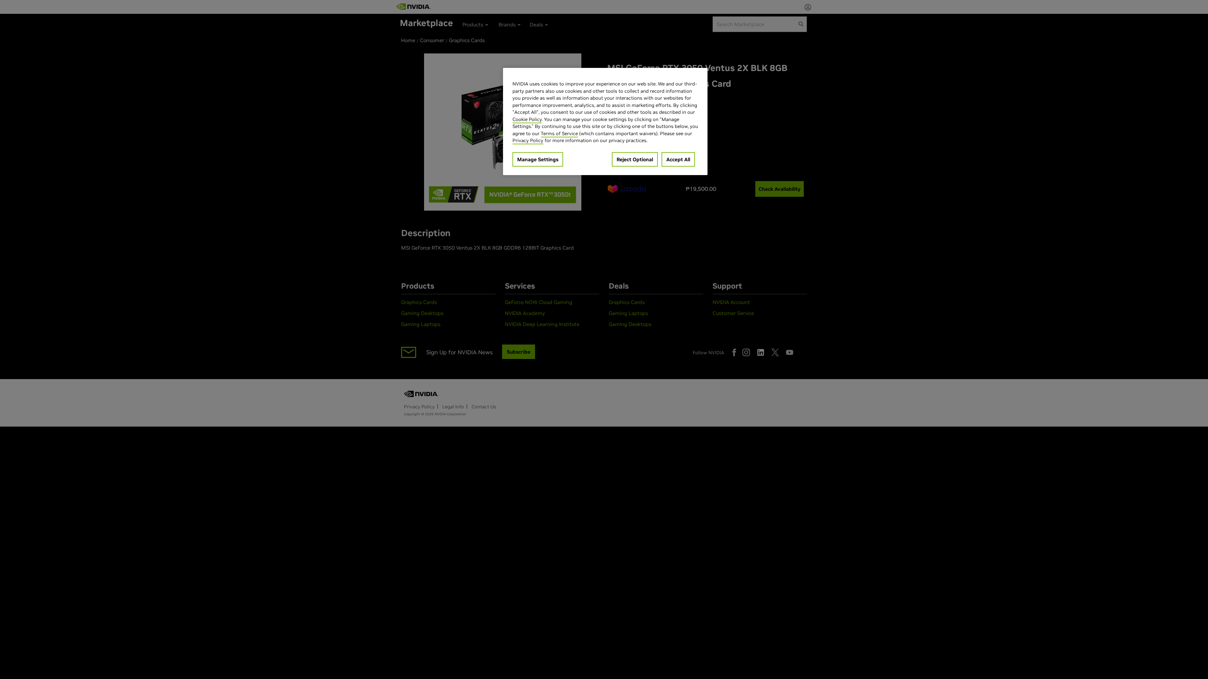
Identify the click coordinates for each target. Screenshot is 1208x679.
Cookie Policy (527, 119)
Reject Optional (635, 159)
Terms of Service (559, 133)
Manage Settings (537, 159)
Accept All (678, 159)
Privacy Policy (527, 140)
